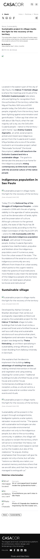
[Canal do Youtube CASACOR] (11, 550)
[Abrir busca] (32, 4)
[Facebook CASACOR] (14, 550)
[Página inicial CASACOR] (13, 4)
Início (21, 14)
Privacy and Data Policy (20, 556)
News (36, 14)
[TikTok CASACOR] (25, 550)
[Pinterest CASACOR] (18, 550)
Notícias (28, 14)
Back (6, 14)
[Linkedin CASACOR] (21, 550)
